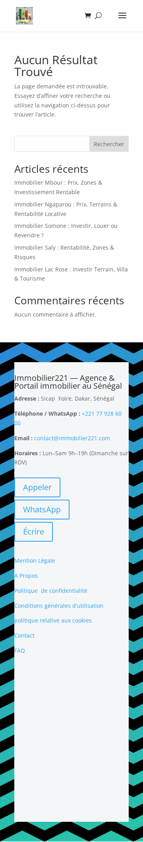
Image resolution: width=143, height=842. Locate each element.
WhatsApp (42, 509)
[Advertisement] (71, 738)
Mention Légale (34, 560)
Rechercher (109, 144)
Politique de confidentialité (50, 590)
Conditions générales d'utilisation (59, 605)
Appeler (37, 487)
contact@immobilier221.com (72, 438)
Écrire (33, 531)
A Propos (26, 575)
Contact (24, 635)
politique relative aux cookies (53, 620)
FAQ (19, 650)
